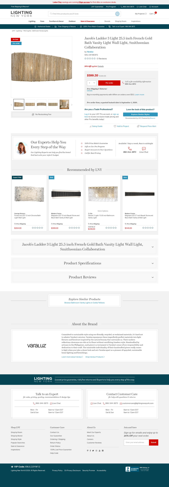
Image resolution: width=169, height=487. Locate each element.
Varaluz (90, 52)
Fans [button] (42, 21)
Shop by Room (16, 432)
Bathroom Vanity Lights (40, 31)
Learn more (139, 95)
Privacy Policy (57, 470)
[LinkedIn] (103, 451)
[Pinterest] (87, 451)
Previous (13, 68)
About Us (90, 436)
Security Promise (88, 470)
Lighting (19, 31)
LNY (13, 31)
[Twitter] (93, 451)
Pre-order (109, 83)
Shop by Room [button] (120, 21)
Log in (86, 114)
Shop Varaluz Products (94, 357)
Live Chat (142, 7)
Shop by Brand (16, 436)
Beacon (152, 118)
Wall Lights (27, 31)
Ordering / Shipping (57, 439)
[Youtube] (99, 451)
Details (101, 66)
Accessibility (101, 470)
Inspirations (15, 450)
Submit (153, 442)
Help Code (54, 453)
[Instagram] (96, 451)
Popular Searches (18, 443)
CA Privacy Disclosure (72, 470)
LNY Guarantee (97, 7)
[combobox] (84, 14)
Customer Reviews (94, 443)
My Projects (140, 14)
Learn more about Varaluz (72, 357)
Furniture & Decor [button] (56, 21)
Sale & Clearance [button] (88, 21)
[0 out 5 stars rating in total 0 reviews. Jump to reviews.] (38, 227)
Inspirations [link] (135, 21)
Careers (90, 439)
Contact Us (54, 432)
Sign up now (84, 2)
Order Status (55, 446)
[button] (153, 7)
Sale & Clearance (17, 446)
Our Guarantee (56, 436)
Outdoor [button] (72, 21)
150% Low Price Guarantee (61, 450)
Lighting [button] (32, 21)
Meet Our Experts (94, 432)
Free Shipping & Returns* (20, 7)
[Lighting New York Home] (21, 14)
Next (70, 68)
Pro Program (111, 7)
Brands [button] (107, 21)
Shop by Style (16, 439)
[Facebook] (90, 451)
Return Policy (55, 443)
